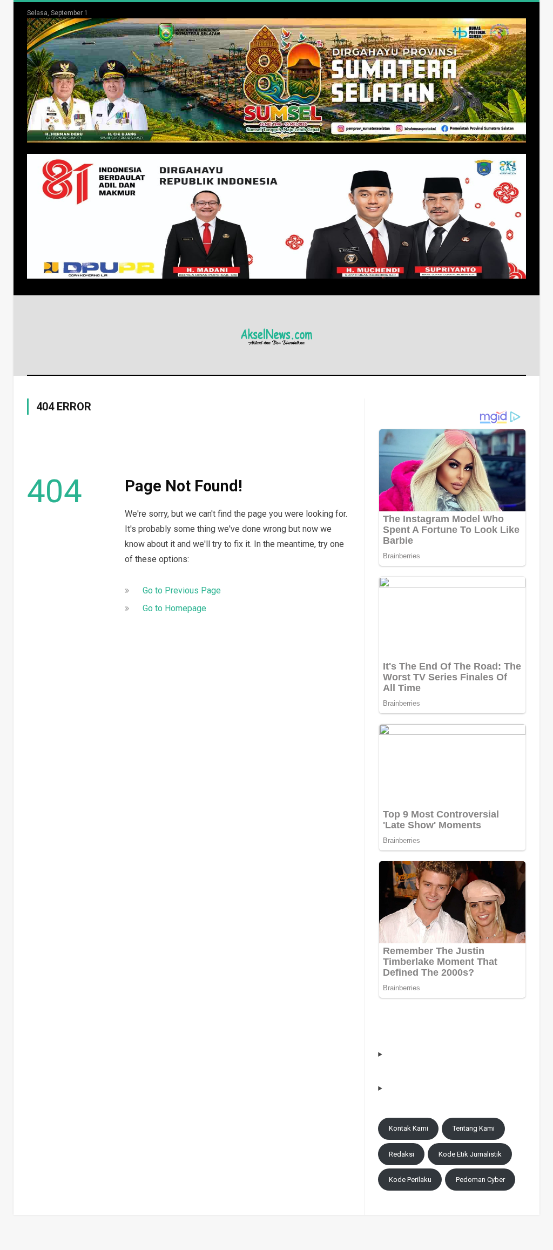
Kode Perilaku (410, 1179)
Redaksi (401, 1154)
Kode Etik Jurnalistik (470, 1154)
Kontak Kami (408, 1128)
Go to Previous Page (182, 590)
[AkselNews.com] (276, 335)
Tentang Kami (474, 1128)
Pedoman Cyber (480, 1179)
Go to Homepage (174, 608)
